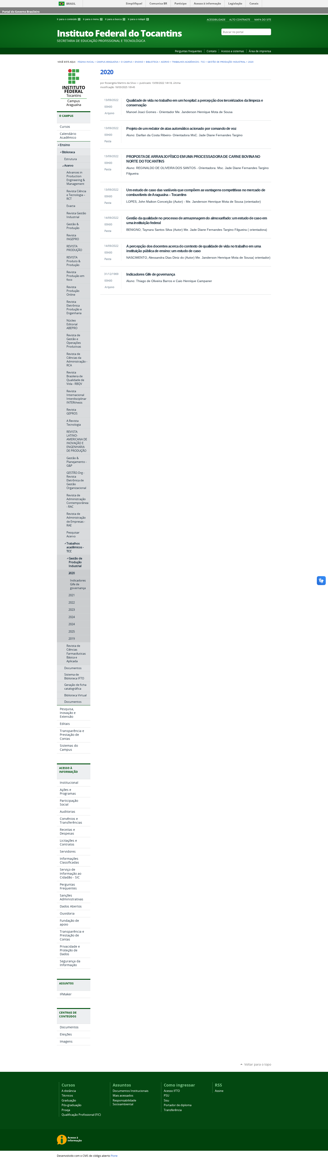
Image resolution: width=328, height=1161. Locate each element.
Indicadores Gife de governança (150, 274)
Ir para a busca (115, 19)
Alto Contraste (239, 19)
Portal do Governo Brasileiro (20, 12)
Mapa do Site (262, 19)
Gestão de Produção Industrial (226, 61)
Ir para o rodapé (138, 19)
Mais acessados (123, 1095)
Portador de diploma (177, 1105)
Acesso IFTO (172, 1091)
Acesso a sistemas (232, 51)
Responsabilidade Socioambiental (124, 1102)
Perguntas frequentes (188, 51)
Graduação (69, 1100)
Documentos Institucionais (130, 1091)
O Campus (126, 61)
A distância (69, 1091)
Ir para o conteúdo (68, 19)
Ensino (139, 61)
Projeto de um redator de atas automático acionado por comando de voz (181, 128)
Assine (219, 1091)
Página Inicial (86, 61)
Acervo (165, 61)
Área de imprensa (260, 51)
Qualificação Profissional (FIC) (81, 1115)
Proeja (66, 1110)
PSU (166, 1095)
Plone (114, 1155)
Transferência (173, 1110)
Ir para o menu (92, 19)
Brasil (71, 4)
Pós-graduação (71, 1105)
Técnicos (67, 1095)
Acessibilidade (216, 19)
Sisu (166, 1100)
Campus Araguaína (107, 61)
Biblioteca (152, 61)
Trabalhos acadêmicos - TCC (188, 61)
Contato (211, 51)
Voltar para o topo (257, 1064)
